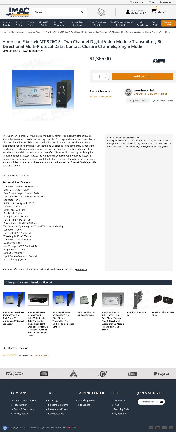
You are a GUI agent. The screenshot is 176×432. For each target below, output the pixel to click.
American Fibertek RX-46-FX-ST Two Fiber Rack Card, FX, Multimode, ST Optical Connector (13, 318)
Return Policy (20, 404)
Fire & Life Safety (44, 23)
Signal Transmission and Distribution (121, 23)
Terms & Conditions (23, 409)
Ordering (53, 400)
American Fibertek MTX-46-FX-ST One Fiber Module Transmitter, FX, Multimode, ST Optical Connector (63, 319)
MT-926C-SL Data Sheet (100, 96)
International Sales (58, 409)
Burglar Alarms (31, 23)
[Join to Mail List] (161, 401)
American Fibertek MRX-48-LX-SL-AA (86, 313)
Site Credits (84, 404)
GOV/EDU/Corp (56, 413)
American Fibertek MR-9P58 (163, 313)
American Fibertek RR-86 (137, 313)
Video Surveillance (142, 23)
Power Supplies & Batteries (98, 23)
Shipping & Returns (58, 404)
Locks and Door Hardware (78, 23)
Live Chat (138, 93)
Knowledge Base (86, 400)
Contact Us (119, 400)
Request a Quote (168, 23)
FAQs (116, 404)
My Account (119, 413)
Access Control (19, 23)
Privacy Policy (20, 413)
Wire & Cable (155, 23)
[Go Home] (16, 12)
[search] (82, 11)
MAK (74, 427)
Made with (61, 427)
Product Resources (101, 91)
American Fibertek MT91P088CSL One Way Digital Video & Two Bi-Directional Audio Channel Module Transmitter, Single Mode (113, 321)
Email (164, 93)
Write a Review (42, 355)
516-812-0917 (152, 93)
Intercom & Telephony (59, 23)
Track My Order (121, 409)
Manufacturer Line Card (25, 400)
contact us (81, 269)
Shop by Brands (6, 23)
